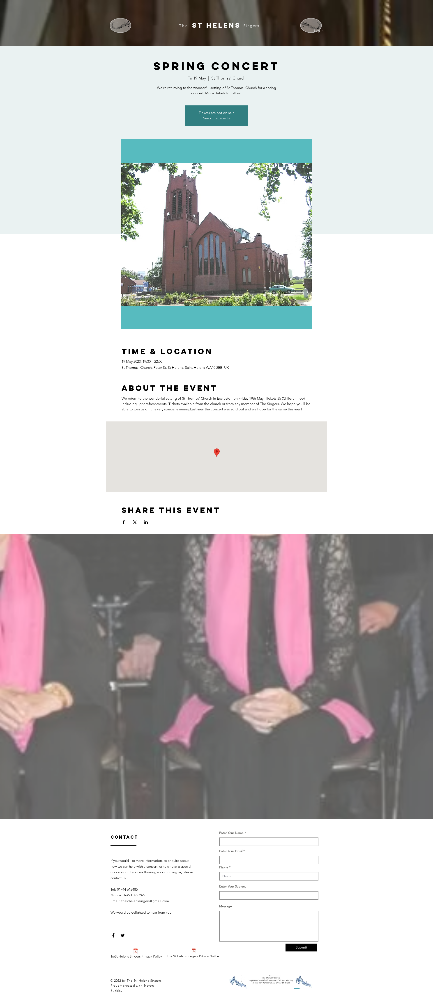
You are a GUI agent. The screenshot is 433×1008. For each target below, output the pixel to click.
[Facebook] (113, 935)
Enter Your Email (230, 851)
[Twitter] (122, 935)
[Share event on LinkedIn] (146, 522)
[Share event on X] (135, 522)
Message (225, 906)
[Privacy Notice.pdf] (194, 951)
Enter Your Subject (232, 886)
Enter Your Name (231, 832)
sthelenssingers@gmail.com (147, 901)
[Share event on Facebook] (124, 522)
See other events (216, 118)
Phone (223, 867)
